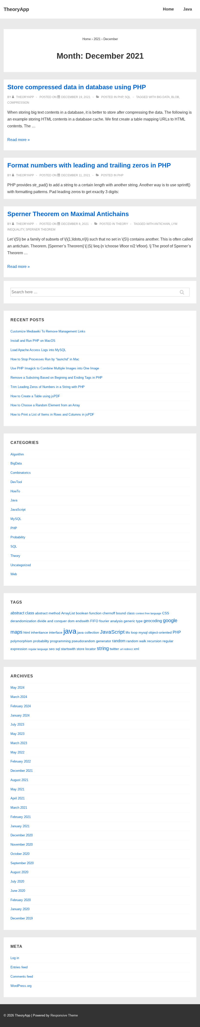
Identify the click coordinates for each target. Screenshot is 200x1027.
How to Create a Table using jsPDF (35, 396)
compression (18, 102)
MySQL (15, 519)
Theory (122, 224)
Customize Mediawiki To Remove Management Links (47, 331)
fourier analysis (111, 621)
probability (41, 641)
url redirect (126, 649)
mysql (143, 632)
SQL (127, 97)
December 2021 (21, 771)
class (131, 613)
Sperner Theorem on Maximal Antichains (68, 214)
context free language (148, 613)
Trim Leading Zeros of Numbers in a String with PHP (47, 387)
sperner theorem (40, 229)
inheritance (39, 632)
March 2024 (18, 697)
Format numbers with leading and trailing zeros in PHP (89, 165)
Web (13, 574)
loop (134, 632)
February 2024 (20, 706)
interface (55, 632)
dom (71, 621)
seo (52, 649)
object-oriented (160, 632)
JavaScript (18, 509)
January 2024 (20, 715)
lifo (128, 632)
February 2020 (20, 900)
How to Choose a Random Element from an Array (45, 405)
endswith (82, 621)
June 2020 (17, 891)
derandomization (23, 621)
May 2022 (17, 752)
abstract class (22, 613)
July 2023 (17, 724)
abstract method (47, 613)
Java (187, 9)
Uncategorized (20, 565)
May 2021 (17, 789)
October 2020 (20, 854)
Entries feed (19, 967)
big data (163, 97)
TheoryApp (16, 9)
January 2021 (20, 826)
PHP (120, 97)
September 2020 (22, 863)
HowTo (15, 491)
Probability (17, 537)
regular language (38, 649)
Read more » (18, 140)
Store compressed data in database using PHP (76, 87)
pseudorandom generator (91, 641)
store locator (86, 649)
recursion (154, 641)
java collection (88, 632)
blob (175, 97)
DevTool (16, 482)
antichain (162, 224)
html (26, 632)
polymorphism (21, 641)
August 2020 (19, 872)
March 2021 (18, 807)
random (118, 641)
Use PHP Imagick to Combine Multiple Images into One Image (54, 368)
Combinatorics (20, 473)
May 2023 (17, 734)
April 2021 (17, 798)
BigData (16, 463)
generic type (133, 621)
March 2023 (18, 743)
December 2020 (21, 835)
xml (136, 649)
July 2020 (17, 881)
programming (60, 641)
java (69, 631)
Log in (14, 958)
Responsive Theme (64, 1015)
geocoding (153, 620)
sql (58, 649)
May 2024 (17, 687)
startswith (68, 649)
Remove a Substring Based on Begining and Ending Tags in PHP (56, 377)
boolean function (88, 613)
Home (168, 9)
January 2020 (20, 909)
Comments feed (21, 976)
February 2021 (20, 817)
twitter (114, 649)
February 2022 (20, 761)
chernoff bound (114, 613)
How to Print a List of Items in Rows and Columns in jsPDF (52, 414)
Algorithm (17, 454)
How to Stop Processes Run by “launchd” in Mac (44, 359)
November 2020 (21, 844)
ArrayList (68, 613)
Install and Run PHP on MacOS (32, 340)
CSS (165, 613)
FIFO (94, 621)
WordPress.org (20, 986)
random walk (136, 641)
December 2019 (21, 918)
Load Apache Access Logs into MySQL (38, 350)
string (103, 648)
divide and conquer (52, 621)
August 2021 (19, 780)
